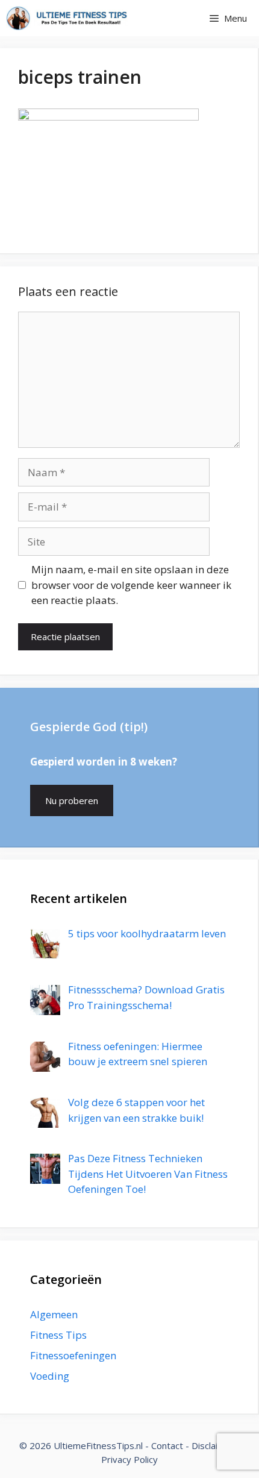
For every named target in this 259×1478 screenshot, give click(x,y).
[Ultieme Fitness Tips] (67, 18)
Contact (167, 1445)
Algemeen (54, 1314)
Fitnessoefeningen (73, 1355)
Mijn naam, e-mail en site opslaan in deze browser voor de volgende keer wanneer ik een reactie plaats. (131, 584)
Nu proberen (71, 800)
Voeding (49, 1376)
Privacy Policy (129, 1459)
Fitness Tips (58, 1335)
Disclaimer (213, 1445)
